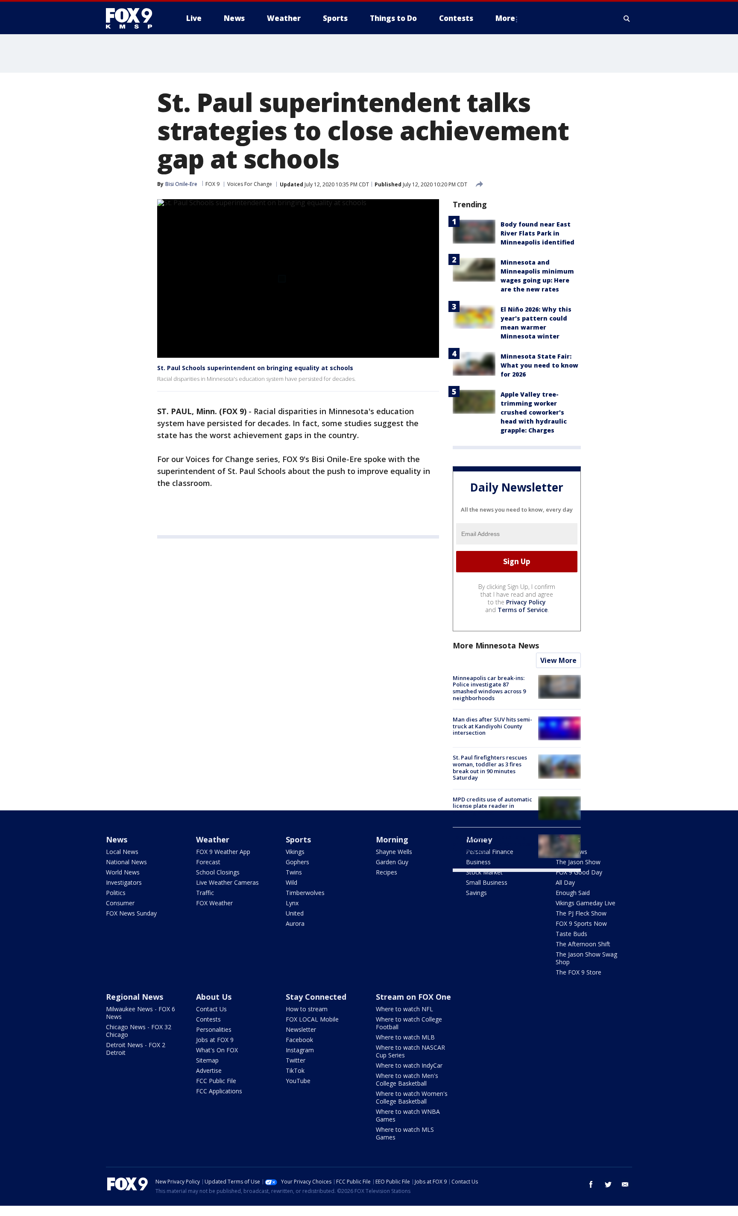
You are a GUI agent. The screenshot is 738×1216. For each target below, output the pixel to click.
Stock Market (484, 872)
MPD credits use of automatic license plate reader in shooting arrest (492, 805)
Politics (116, 893)
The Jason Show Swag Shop (586, 958)
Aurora (295, 923)
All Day (565, 882)
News (116, 839)
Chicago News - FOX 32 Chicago (138, 1031)
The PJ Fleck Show (581, 913)
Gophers (297, 862)
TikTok (295, 1070)
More (505, 18)
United (295, 913)
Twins (294, 872)
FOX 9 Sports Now (581, 923)
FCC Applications (219, 1091)
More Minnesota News (496, 645)
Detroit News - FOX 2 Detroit (135, 1049)
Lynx (292, 903)
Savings (476, 893)
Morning (392, 839)
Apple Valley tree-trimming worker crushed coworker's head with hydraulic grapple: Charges (534, 412)
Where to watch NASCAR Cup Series (410, 1051)
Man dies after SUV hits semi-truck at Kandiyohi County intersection (492, 725)
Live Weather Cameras (227, 882)
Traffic (205, 893)
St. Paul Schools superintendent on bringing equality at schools (255, 368)
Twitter (295, 1060)
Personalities (213, 1029)
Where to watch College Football (409, 1023)
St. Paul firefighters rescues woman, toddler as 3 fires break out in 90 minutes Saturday (490, 767)
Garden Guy (392, 862)
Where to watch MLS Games (405, 1133)
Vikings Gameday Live (585, 903)
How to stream (307, 1009)
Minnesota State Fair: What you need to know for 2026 (539, 365)
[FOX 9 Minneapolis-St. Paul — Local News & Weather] (134, 18)
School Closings (218, 872)
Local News (122, 852)
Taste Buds (571, 934)
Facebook (299, 1040)
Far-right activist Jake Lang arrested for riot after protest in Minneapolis (493, 843)
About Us (213, 997)
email (625, 1184)
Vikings (295, 852)
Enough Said (573, 893)
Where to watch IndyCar (409, 1065)
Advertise (209, 1070)
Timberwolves (305, 893)
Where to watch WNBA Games (408, 1115)
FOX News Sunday (131, 913)
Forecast (208, 862)
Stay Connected (316, 997)
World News (123, 872)
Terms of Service (523, 610)
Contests (208, 1019)
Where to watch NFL (404, 1009)
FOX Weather (214, 903)
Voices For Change (249, 184)
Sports (298, 839)
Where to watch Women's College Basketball (412, 1097)
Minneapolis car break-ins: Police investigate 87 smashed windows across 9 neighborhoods (489, 688)
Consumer (120, 903)
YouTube (298, 1081)
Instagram (300, 1050)
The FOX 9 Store (578, 972)
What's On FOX (217, 1050)
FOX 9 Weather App (223, 852)
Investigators (124, 882)
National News (126, 862)
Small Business (486, 882)
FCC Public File (216, 1081)
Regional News (134, 997)
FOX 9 (212, 184)
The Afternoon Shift (583, 944)
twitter (608, 1184)
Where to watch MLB (405, 1037)
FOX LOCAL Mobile (312, 1019)
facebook (591, 1184)
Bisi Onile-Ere (181, 184)
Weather (212, 839)
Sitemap (207, 1060)
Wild (291, 882)
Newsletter (301, 1029)
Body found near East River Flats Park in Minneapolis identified (537, 233)
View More (558, 660)
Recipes (386, 872)
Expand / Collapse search (627, 18)
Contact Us (211, 1009)
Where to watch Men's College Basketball (407, 1079)
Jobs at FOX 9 (215, 1040)
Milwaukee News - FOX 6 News (140, 1013)
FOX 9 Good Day (579, 872)
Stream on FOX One (413, 997)
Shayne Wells (394, 852)
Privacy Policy (526, 602)
